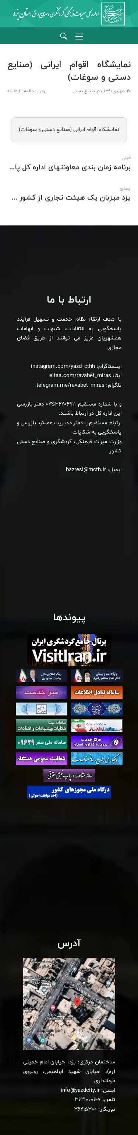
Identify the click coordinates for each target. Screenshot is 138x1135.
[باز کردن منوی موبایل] (79, 36)
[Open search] (63, 36)
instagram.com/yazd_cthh (63, 366)
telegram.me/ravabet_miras (70, 385)
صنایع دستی (83, 91)
